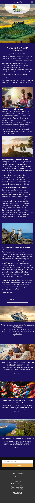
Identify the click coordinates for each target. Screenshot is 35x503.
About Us (17, 476)
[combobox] (17, 462)
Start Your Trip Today (17, 300)
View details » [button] (17, 335)
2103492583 (17, 2)
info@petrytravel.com (18, 483)
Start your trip (17, 465)
